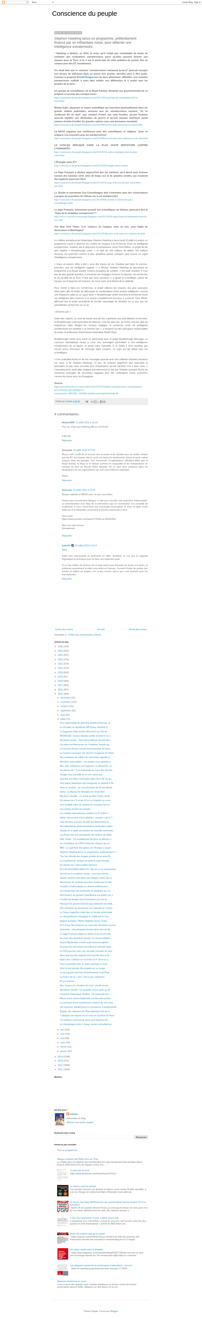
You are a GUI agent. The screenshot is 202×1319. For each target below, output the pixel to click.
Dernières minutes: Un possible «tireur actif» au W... (86, 990)
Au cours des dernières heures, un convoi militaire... (86, 938)
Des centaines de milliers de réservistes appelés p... (86, 757)
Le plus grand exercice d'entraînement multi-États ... (86, 972)
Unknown (67, 490)
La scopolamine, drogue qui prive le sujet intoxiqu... (85, 860)
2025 (60, 650)
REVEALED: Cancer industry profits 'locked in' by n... (86, 735)
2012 (60, 1065)
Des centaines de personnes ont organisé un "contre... (87, 908)
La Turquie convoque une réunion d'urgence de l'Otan (87, 753)
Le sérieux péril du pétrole (83, 1186)
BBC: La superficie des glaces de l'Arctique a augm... (86, 847)
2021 (60, 668)
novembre (65, 702)
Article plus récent (64, 629)
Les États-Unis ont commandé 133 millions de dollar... (86, 835)
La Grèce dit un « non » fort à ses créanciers (82, 977)
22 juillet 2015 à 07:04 (84, 450)
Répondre (67, 440)
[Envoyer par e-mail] (92, 401)
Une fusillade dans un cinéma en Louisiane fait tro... (86, 804)
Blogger (114, 1311)
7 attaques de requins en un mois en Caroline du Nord (87, 1015)
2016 (60, 689)
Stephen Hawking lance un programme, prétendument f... (88, 852)
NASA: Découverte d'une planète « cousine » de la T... (87, 817)
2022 (60, 663)
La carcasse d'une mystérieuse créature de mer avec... (87, 1002)
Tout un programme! (67, 1150)
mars (63, 1042)
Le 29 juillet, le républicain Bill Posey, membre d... (84, 727)
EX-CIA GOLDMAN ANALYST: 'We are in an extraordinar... (89, 869)
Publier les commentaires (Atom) (84, 634)
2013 (60, 1060)
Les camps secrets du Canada (75, 809)
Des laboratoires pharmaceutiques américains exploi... (87, 826)
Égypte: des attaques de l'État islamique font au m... (86, 1011)
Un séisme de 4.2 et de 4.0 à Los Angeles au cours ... (86, 800)
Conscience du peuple (84, 13)
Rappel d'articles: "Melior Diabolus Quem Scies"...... (85, 921)
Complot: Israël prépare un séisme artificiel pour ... (85, 886)
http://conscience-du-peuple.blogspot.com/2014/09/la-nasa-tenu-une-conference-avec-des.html (101, 138)
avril (62, 1038)
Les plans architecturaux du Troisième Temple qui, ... (86, 744)
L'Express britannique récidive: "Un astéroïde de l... (85, 994)
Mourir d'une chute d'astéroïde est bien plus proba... (86, 998)
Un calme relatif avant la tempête (86, 1249)
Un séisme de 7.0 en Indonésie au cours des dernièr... (87, 770)
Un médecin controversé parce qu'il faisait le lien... (85, 1020)
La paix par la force (79, 1170)
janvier (64, 1051)
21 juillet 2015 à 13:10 (86, 422)
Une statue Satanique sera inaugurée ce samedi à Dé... (87, 783)
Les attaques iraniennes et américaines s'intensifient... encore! (101, 1265)
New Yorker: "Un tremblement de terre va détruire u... (86, 839)
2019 (60, 676)
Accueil (100, 629)
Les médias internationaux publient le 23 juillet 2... (85, 813)
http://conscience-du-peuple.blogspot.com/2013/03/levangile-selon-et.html (91, 165)
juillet (63, 719)
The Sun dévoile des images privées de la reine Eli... (86, 856)
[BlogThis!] (95, 401)
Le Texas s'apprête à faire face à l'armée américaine (86, 912)
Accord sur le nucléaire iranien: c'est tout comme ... (85, 873)
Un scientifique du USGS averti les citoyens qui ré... (85, 843)
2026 (60, 646)
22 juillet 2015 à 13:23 (84, 490)
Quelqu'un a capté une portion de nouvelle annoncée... (87, 830)
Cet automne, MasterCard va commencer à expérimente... (89, 1007)
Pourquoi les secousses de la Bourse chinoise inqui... (86, 946)
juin (62, 1029)
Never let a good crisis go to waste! (87, 1233)
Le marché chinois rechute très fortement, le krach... (86, 748)
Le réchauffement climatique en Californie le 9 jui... (85, 916)
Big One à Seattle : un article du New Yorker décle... (86, 796)
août (62, 715)
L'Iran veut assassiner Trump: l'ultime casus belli (94, 1218)
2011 (60, 1069)
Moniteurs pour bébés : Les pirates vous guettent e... (86, 761)
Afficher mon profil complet (79, 1122)
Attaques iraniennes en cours (71, 1281)
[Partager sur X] (98, 401)
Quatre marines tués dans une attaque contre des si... (87, 878)
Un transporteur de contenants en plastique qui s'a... (86, 890)
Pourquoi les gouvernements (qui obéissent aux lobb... (87, 903)
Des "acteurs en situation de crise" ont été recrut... (85, 985)
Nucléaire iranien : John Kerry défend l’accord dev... (85, 740)
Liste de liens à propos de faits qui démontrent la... (85, 822)
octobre (64, 706)
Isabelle (66, 545)
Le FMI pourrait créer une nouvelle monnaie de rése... (87, 951)
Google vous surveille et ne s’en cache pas (81, 774)
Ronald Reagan (85, 77)
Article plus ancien (138, 629)
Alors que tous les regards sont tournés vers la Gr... (85, 955)
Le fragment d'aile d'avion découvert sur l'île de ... (85, 731)
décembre (65, 697)
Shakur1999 (68, 422)
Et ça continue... (68, 981)
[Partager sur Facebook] (101, 401)
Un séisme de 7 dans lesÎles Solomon (78, 865)
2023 (60, 659)
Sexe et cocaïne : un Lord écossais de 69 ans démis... (87, 787)
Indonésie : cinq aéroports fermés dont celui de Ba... (86, 929)
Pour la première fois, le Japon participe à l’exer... (84, 964)
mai (62, 1033)
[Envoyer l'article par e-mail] (86, 401)
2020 (60, 672)
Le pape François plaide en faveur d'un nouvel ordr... (86, 934)
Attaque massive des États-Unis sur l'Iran (77, 1159)
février (63, 1046)
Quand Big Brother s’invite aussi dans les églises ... (85, 942)
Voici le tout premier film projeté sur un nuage (82, 968)
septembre (66, 710)
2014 (60, 1056)
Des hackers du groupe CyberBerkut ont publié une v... (87, 895)
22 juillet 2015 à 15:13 (86, 545)
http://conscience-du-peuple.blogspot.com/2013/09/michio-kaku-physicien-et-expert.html (98, 124)
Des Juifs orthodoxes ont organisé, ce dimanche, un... (87, 766)
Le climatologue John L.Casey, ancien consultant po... (87, 1024)
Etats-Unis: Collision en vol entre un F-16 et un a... (85, 959)
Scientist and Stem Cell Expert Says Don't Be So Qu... (86, 779)
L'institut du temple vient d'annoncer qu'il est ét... (84, 899)
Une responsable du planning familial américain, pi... (86, 723)
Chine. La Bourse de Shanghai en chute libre (82, 791)
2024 (60, 655)
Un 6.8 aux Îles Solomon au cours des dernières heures (88, 925)
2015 (60, 694)
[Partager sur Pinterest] (104, 401)
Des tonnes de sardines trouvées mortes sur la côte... (86, 882)
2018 (60, 681)
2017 (60, 685)
